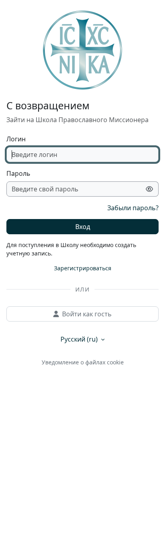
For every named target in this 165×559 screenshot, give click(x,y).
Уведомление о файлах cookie (83, 362)
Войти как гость (87, 314)
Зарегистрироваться (82, 268)
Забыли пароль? (133, 207)
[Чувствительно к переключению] (150, 189)
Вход (82, 226)
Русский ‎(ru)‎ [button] (79, 339)
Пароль (18, 173)
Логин (16, 139)
